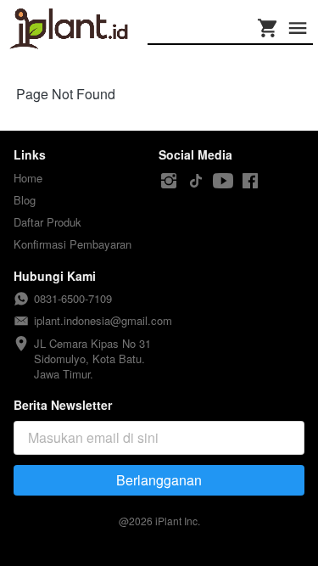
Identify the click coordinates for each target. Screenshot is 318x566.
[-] (169, 181)
